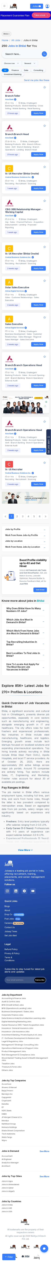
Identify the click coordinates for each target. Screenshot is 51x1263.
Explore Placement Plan (23, 1030)
